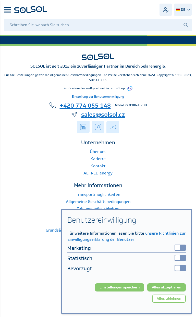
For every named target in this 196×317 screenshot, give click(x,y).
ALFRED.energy (98, 173)
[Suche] (186, 25)
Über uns (98, 152)
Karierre (98, 159)
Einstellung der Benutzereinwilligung (98, 96)
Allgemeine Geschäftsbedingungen (98, 202)
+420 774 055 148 (85, 105)
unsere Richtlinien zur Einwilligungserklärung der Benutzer (126, 236)
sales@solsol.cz (103, 114)
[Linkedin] (83, 127)
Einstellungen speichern (120, 287)
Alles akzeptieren (166, 287)
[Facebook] (98, 127)
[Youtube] (112, 127)
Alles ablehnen (169, 298)
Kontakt (98, 166)
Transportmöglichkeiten (98, 194)
